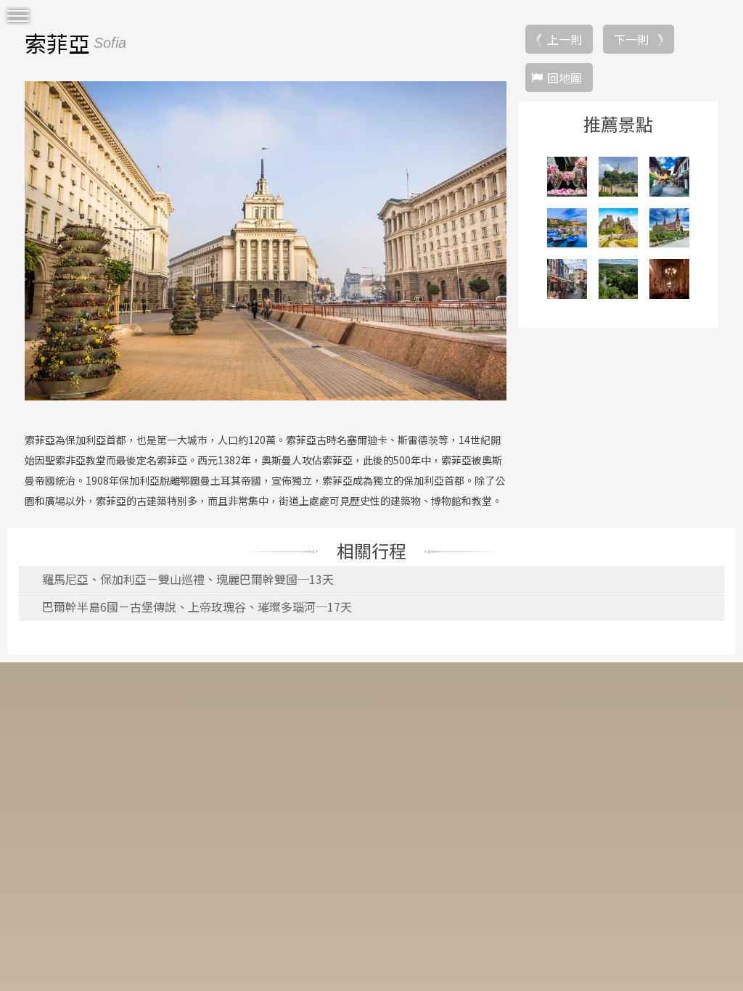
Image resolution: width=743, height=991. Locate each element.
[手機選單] (18, 16)
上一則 (564, 39)
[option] (265, 241)
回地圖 (564, 77)
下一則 (631, 39)
